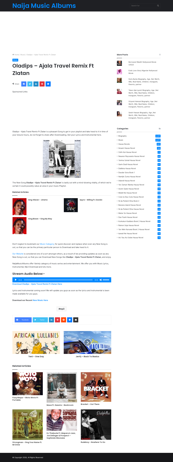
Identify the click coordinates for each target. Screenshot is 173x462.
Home (16, 55)
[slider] (106, 279)
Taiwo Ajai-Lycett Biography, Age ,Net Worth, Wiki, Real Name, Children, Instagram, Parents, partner (143, 93)
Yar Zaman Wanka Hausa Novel (131, 185)
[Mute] (101, 280)
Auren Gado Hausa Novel (128, 189)
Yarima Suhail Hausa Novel (129, 160)
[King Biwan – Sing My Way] (19, 225)
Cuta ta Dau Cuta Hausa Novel (131, 197)
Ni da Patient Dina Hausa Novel (131, 209)
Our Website (17, 254)
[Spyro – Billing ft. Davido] (71, 205)
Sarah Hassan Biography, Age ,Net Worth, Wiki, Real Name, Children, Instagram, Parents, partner (142, 115)
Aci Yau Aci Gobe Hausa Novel (130, 238)
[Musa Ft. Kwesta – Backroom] (62, 387)
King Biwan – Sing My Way (40, 218)
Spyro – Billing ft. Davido (91, 200)
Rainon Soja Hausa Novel (128, 225)
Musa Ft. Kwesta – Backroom (60, 405)
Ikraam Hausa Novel (126, 148)
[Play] (15, 280)
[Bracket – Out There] (96, 387)
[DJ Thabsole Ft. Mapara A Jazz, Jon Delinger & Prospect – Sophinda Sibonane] (62, 420)
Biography (122, 136)
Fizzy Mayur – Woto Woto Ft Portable (25, 398)
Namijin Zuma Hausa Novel (129, 177)
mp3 (62, 309)
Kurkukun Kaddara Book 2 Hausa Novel (134, 221)
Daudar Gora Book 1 (126, 172)
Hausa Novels (124, 144)
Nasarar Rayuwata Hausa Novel (131, 156)
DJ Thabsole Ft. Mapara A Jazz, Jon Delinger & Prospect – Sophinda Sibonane (61, 435)
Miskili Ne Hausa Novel (127, 193)
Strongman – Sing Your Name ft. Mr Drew (27, 443)
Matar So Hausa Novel (127, 213)
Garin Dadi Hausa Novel (128, 164)
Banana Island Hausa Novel (129, 205)
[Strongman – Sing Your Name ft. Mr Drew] (27, 424)
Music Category (47, 244)
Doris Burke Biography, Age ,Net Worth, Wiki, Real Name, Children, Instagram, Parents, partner (144, 81)
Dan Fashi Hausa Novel (127, 217)
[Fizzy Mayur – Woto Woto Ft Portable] (27, 383)
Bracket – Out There (90, 404)
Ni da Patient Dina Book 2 (128, 201)
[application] (61, 279)
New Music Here (40, 300)
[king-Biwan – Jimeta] (19, 206)
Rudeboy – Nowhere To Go (93, 442)
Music (23, 55)
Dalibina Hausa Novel (127, 168)
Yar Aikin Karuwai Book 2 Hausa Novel (133, 229)
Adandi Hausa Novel (126, 181)
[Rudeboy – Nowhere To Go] (96, 424)
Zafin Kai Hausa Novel (127, 152)
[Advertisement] (86, 32)
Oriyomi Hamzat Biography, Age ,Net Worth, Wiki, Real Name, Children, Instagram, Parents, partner (143, 104)
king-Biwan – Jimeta (37, 200)
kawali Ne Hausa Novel (127, 233)
